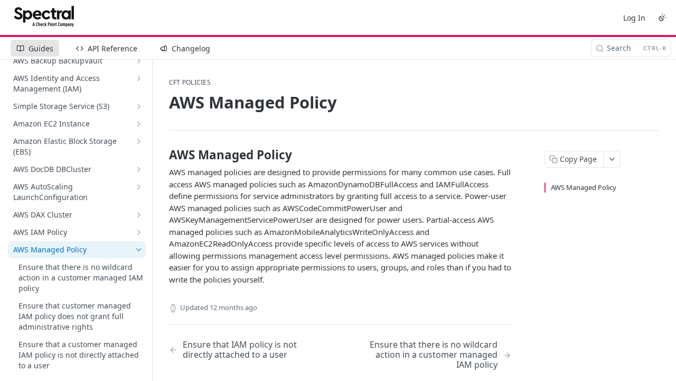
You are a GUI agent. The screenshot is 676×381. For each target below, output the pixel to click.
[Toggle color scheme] (662, 17)
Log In (634, 18)
